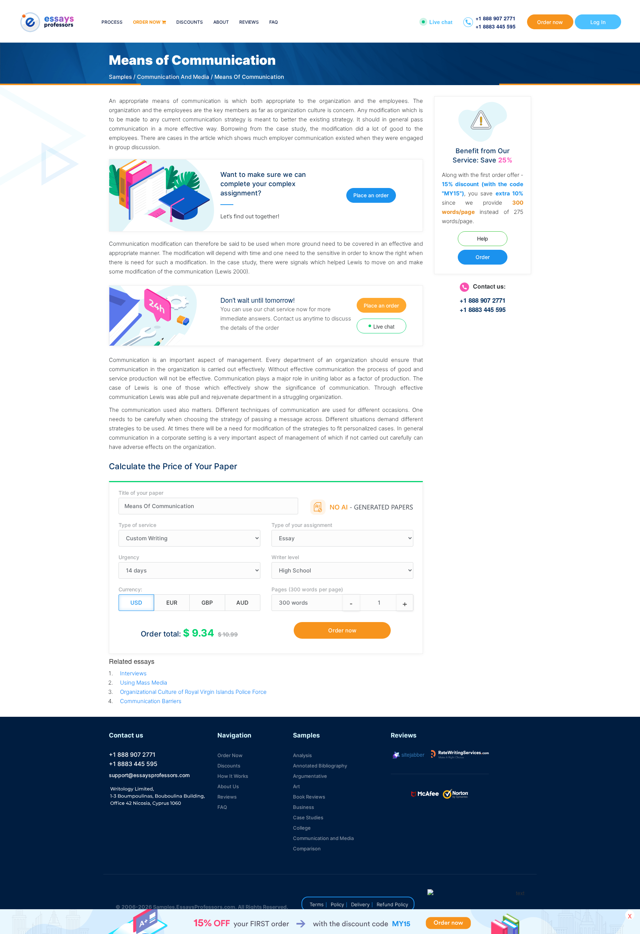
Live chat (441, 21)
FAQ (273, 22)
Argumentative (310, 776)
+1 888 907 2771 (496, 18)
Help (482, 238)
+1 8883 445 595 (496, 26)
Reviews (249, 22)
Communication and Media (323, 838)
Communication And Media (173, 76)
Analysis (302, 755)
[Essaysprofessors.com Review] (460, 754)
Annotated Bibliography (320, 766)
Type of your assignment (301, 525)
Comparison (307, 848)
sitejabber (412, 754)
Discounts (189, 22)
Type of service (137, 525)
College (302, 828)
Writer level (285, 557)
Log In (598, 22)
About (221, 22)
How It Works (232, 776)
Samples (120, 76)
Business (303, 807)
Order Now (230, 755)
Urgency (129, 557)
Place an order (371, 195)
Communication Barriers (150, 701)
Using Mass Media (143, 682)
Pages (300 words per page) (307, 589)
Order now (146, 22)
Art (296, 786)
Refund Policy (392, 904)
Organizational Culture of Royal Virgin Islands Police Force (193, 691)
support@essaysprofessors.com (149, 775)
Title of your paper (141, 493)
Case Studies (308, 817)
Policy (337, 904)
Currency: (130, 589)
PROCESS (112, 22)
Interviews (133, 673)
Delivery (360, 904)
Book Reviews (309, 797)
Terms (317, 904)
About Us (228, 786)
